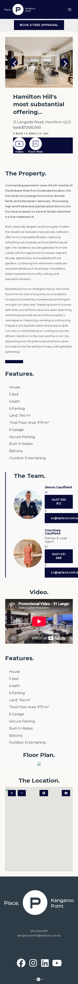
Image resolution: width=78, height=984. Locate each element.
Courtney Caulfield (53, 531)
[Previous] (13, 62)
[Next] (64, 62)
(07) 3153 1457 (39, 931)
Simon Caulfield (58, 487)
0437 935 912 (59, 501)
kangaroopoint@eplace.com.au (39, 935)
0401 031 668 (59, 556)
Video (19, 151)
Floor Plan (35, 151)
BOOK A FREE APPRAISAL (39, 25)
